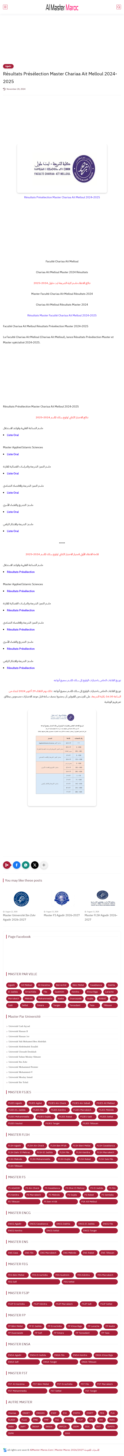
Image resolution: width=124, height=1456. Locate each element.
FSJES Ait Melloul (106, 1103)
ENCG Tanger (90, 1230)
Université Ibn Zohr (18, 1062)
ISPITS (111, 1426)
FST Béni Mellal (41, 1384)
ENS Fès (29, 1252)
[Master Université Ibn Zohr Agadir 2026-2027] (21, 899)
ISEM (76, 1426)
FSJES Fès (38, 1110)
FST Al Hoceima (16, 1384)
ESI (65, 1413)
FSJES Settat (106, 1116)
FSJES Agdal (35, 1103)
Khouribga (92, 991)
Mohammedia (45, 998)
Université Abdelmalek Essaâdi (23, 1046)
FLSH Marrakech (105, 1152)
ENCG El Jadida (86, 1223)
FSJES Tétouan (90, 1123)
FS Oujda (72, 1195)
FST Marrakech (105, 1384)
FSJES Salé (86, 1116)
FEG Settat (69, 1281)
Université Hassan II (18, 1031)
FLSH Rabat (85, 1159)
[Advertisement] (62, 41)
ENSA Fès (59, 1355)
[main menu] (5, 7)
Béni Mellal (78, 985)
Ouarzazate (76, 998)
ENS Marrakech (48, 1252)
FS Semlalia (108, 1195)
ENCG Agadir (14, 1223)
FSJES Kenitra (58, 1110)
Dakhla (111, 985)
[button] (16, 865)
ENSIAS (40, 1413)
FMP (46, 1419)
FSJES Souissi (15, 1123)
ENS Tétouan (107, 1252)
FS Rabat (89, 1195)
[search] (118, 7)
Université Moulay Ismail (21, 1077)
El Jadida (13, 991)
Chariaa (12, 1413)
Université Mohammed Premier (23, 1067)
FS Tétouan (14, 1201)
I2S (91, 1419)
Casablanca (96, 985)
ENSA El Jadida (38, 1355)
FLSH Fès (64, 1152)
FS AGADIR (14, 1188)
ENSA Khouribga (104, 1355)
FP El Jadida (35, 1326)
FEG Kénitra (83, 1275)
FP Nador (110, 1326)
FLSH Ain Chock (36, 1145)
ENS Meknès (69, 1252)
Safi (114, 998)
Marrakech (13, 998)
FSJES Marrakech (82, 1110)
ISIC (87, 1426)
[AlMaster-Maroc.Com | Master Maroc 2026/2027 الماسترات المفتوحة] (62, 7)
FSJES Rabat (65, 1116)
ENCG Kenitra (15, 1230)
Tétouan (108, 1005)
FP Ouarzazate (15, 1333)
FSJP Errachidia (16, 1304)
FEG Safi (12, 1281)
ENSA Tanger (50, 1362)
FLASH (11, 1419)
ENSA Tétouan (89, 1362)
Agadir (8, 66)
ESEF (53, 1413)
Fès (45, 991)
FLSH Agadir (14, 1145)
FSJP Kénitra (40, 1304)
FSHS (68, 1419)
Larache (109, 991)
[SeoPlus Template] (5, 1450)
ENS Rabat (88, 1252)
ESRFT (90, 1413)
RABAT (102, 998)
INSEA (49, 1426)
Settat (25, 1005)
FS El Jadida (96, 1188)
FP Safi (38, 1333)
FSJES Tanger (53, 1123)
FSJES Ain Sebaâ (81, 1103)
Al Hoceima (44, 985)
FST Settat (56, 1391)
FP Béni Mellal (15, 1326)
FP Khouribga (75, 1326)
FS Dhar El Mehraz (75, 1188)
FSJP (80, 1419)
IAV (101, 1419)
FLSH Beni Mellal (81, 1145)
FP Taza (105, 1333)
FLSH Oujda (64, 1159)
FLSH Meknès (15, 1159)
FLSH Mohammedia (40, 1159)
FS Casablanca (52, 1188)
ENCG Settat (53, 1230)
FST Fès (85, 1384)
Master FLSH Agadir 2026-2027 (101, 917)
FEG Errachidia (40, 1275)
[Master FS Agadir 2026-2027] (62, 899)
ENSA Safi (13, 1362)
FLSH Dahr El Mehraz (19, 1152)
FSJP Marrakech (64, 1304)
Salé (10, 1005)
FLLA (24, 1419)
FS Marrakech (34, 1195)
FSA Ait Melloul (89, 1201)
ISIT (98, 1426)
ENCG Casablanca (39, 1223)
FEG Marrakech (105, 1275)
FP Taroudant (83, 1333)
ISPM (11, 1433)
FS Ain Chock (32, 1188)
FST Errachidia (64, 1384)
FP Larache (93, 1326)
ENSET (26, 1413)
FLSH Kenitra (83, 1152)
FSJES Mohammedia (18, 1116)
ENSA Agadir (14, 1355)
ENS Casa (13, 1252)
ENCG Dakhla (63, 1223)
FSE (57, 1419)
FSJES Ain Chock (57, 1103)
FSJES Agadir (15, 1103)
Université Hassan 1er (19, 1036)
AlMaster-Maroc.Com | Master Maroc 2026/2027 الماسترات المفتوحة (64, 1450)
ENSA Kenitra (80, 1355)
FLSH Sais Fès (106, 1159)
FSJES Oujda (44, 1116)
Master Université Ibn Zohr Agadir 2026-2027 (19, 917)
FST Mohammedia (17, 1391)
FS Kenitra (13, 1195)
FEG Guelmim (62, 1275)
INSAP (35, 1426)
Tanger (56, 1005)
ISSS (67, 1433)
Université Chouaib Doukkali (22, 1052)
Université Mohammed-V (21, 1072)
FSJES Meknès (106, 1110)
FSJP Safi (86, 1304)
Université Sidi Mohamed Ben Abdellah (27, 1041)
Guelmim (59, 991)
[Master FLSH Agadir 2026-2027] (103, 899)
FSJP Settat (106, 1304)
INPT (23, 1426)
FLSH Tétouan (15, 1166)
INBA (11, 1426)
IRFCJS (63, 1426)
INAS (112, 1419)
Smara (40, 1005)
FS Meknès (54, 1195)
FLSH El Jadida (45, 1152)
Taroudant (75, 1005)
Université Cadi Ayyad (19, 1026)
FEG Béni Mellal (16, 1275)
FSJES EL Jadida (16, 1110)
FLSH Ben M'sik (59, 1145)
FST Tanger (91, 1391)
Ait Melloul (26, 985)
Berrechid (61, 985)
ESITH (76, 1413)
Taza (92, 1005)
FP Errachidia (55, 1326)
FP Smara (59, 1333)
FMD (35, 1419)
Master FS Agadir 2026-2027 (62, 915)
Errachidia (30, 991)
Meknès (29, 998)
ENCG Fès (108, 1223)
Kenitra (75, 991)
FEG (102, 1413)
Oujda (90, 998)
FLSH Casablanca (106, 1145)
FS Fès (112, 1188)
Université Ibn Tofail (18, 1082)
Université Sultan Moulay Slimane (25, 1057)
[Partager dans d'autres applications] (44, 865)
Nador (61, 998)
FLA (113, 1413)
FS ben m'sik (50, 1201)
